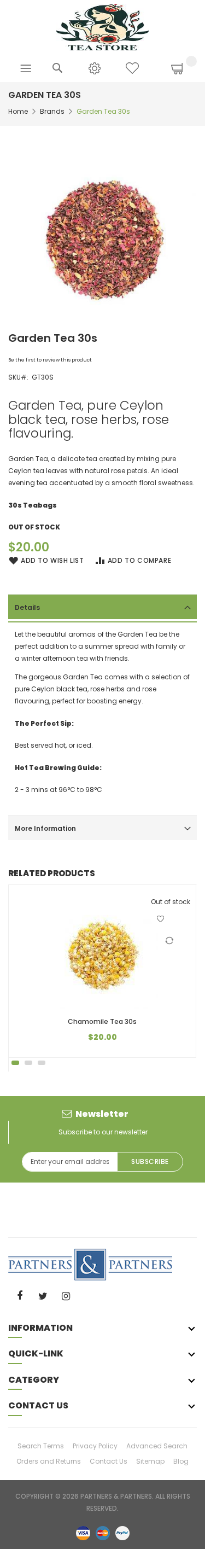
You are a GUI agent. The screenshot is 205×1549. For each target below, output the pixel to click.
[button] (161, 919)
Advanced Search (157, 1446)
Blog (181, 1461)
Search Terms (40, 1446)
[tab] (102, 606)
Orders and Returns (48, 1461)
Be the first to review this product (50, 360)
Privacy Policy (95, 1446)
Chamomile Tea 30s (102, 1021)
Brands (52, 111)
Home (18, 111)
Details (27, 607)
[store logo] (102, 26)
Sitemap (150, 1461)
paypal (122, 1532)
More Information (45, 828)
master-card (102, 1532)
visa (83, 1532)
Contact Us (108, 1461)
